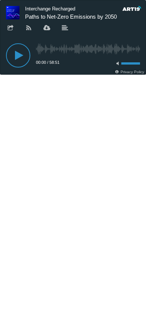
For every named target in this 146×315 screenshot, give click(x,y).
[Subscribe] (28, 28)
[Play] (18, 55)
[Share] (10, 28)
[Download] (46, 28)
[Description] (65, 28)
